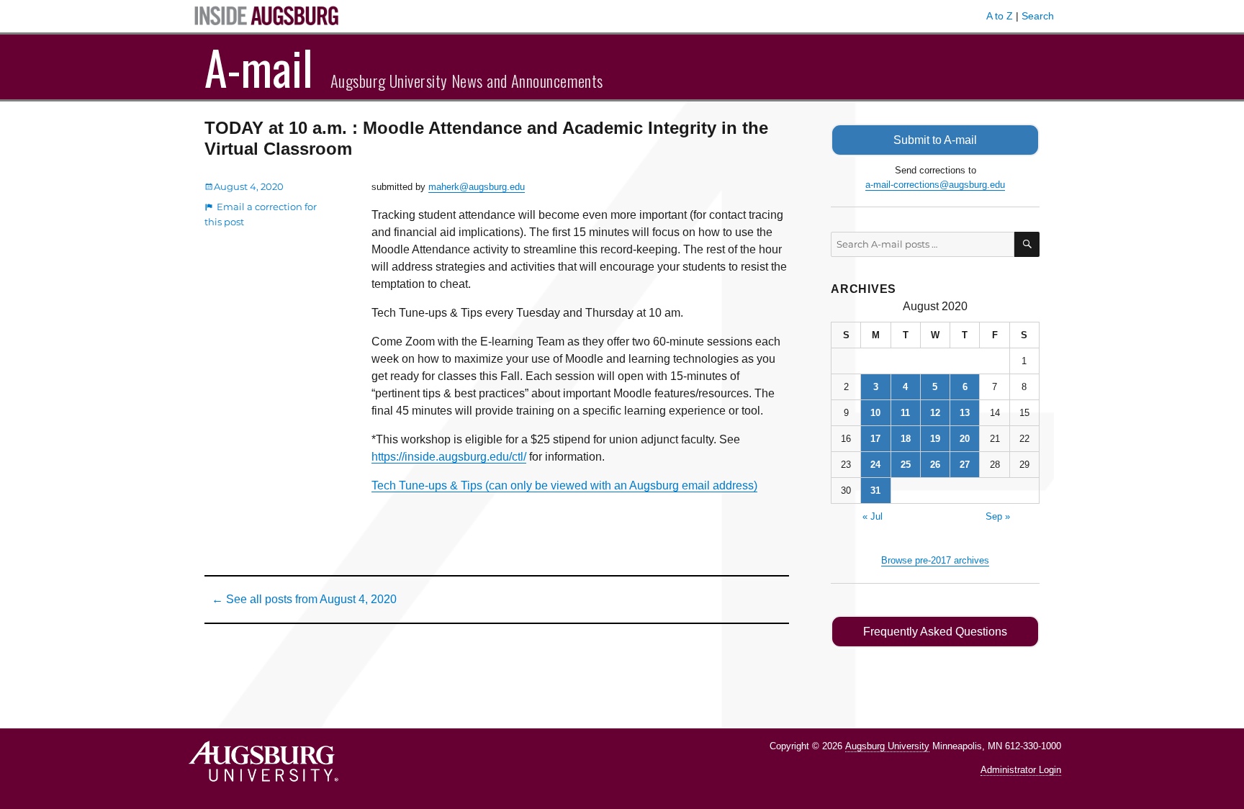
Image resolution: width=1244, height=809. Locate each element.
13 (965, 412)
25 (906, 464)
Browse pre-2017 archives (935, 560)
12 (935, 412)
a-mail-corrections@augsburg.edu (935, 184)
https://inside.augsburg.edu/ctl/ (448, 457)
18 (906, 438)
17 (875, 438)
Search (1038, 16)
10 (875, 412)
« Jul (872, 516)
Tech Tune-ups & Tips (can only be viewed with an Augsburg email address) (564, 485)
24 (875, 464)
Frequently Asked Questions (935, 631)
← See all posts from (304, 599)
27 (965, 464)
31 (875, 490)
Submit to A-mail (935, 140)
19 (935, 438)
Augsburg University (887, 746)
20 (965, 438)
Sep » (998, 516)
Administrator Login (1021, 769)
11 (905, 412)
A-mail (258, 67)
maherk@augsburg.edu (476, 186)
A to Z (999, 16)
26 (935, 464)
